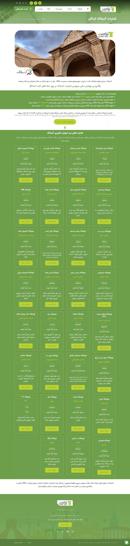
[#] (65, 128)
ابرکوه (81, 520)
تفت (64, 520)
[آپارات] (19, 3)
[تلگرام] (22, 3)
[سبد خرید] (35, 3)
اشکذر (74, 520)
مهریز (54, 520)
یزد (48, 520)
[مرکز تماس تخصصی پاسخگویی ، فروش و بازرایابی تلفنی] (108, 9)
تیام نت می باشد (81, 542)
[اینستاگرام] (25, 3)
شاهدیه (58, 520)
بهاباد (67, 520)
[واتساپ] (16, 3)
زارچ (62, 520)
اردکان (77, 520)
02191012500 (61, 510)
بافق (71, 520)
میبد (51, 520)
